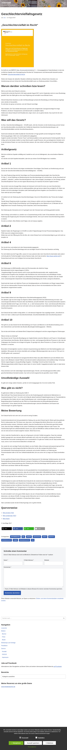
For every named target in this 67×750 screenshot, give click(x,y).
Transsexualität (24, 540)
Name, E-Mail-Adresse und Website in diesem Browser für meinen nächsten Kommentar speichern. (33, 589)
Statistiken (41, 738)
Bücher (4, 634)
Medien (3, 631)
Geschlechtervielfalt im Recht (16, 74)
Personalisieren (32, 747)
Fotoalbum (4, 645)
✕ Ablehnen (49, 743)
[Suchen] (64, 618)
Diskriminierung (15, 536)
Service (3, 648)
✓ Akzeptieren (16, 743)
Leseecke (4, 628)
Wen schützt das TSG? (9, 515)
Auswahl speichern (33, 743)
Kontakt (4, 651)
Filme (3, 637)
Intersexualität (6, 540)
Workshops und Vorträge (8, 642)
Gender (29, 536)
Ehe (23, 536)
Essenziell (25, 738)
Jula (4, 17)
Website (46, 560)
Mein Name (6, 518)
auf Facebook (58, 666)
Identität (51, 536)
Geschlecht (37, 536)
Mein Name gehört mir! (53, 256)
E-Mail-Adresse (29, 560)
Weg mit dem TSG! (8, 513)
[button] (7, 528)
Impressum (5, 657)
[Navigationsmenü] (64, 3)
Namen (15, 540)
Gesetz (45, 536)
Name (6, 560)
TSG (33, 540)
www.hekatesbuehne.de (8, 686)
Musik (3, 639)
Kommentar (7, 567)
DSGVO (4, 654)
